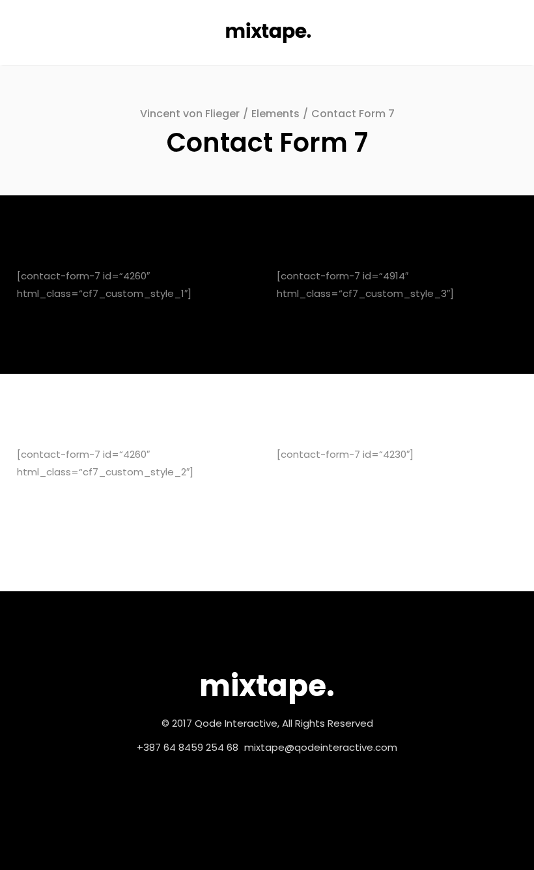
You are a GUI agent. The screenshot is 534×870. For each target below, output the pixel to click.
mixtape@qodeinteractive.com (320, 747)
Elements (275, 113)
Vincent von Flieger (190, 113)
